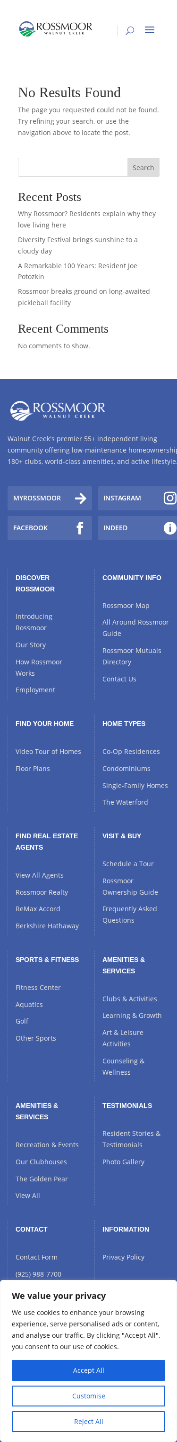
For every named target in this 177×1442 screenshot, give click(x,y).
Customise (88, 1395)
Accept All (88, 1370)
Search (143, 167)
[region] (88, 1361)
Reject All (88, 1421)
